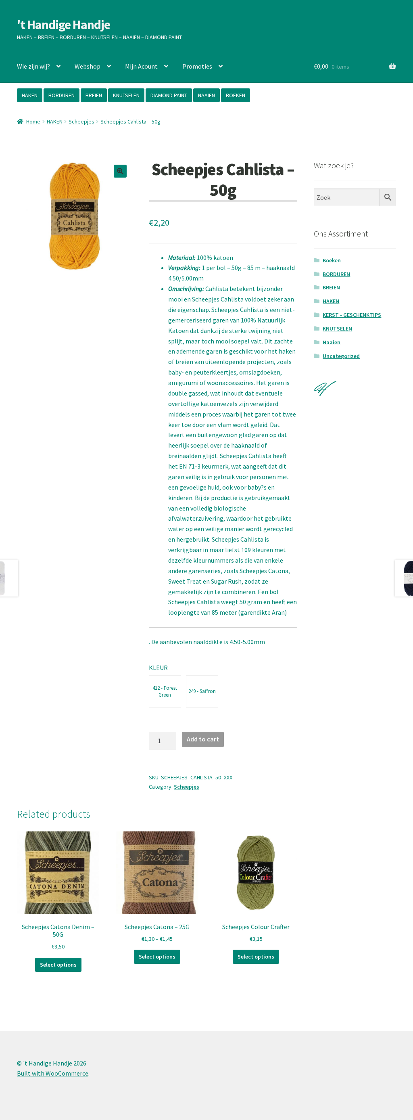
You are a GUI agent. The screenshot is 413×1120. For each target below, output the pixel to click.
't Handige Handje (63, 25)
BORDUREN (61, 95)
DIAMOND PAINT (168, 95)
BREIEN (94, 95)
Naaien (331, 342)
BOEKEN (235, 95)
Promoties (197, 66)
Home (33, 121)
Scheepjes (81, 121)
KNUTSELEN (126, 95)
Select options (58, 964)
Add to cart (203, 739)
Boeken (332, 260)
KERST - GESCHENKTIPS (352, 314)
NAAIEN (206, 95)
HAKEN (30, 95)
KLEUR (158, 668)
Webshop (87, 66)
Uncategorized (341, 356)
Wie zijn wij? (33, 66)
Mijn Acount (141, 66)
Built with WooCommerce (52, 1073)
